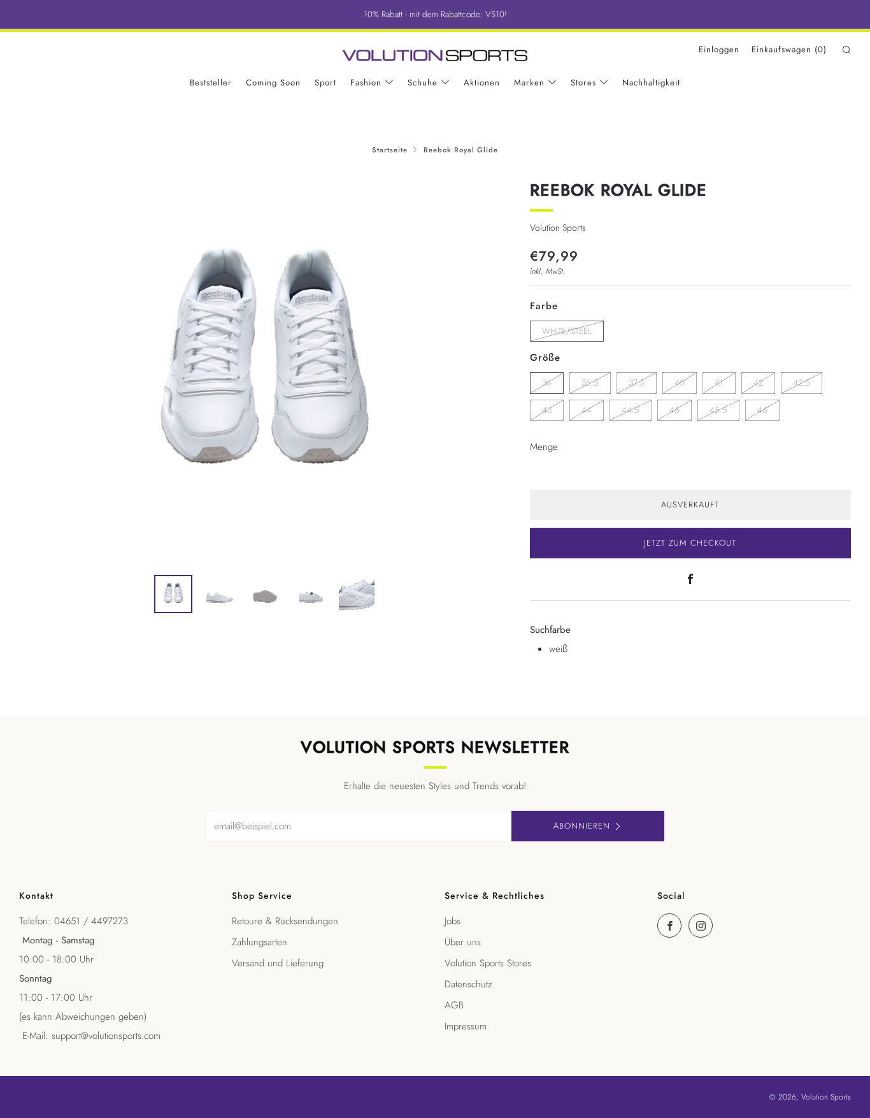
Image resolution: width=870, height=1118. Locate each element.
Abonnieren (581, 826)
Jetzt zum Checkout (690, 543)
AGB (454, 1005)
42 (758, 383)
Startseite (390, 150)
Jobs (452, 921)
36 (547, 383)
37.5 (637, 383)
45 (674, 410)
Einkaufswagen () (789, 49)
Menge (544, 447)
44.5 (630, 410)
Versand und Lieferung (278, 963)
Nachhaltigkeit (651, 82)
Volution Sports (558, 227)
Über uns (463, 942)
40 (679, 383)
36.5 (590, 383)
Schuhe (423, 82)
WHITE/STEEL (567, 331)
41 (719, 383)
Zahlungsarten (259, 942)
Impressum (466, 1026)
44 (586, 410)
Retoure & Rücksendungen (285, 921)
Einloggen (719, 49)
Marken (529, 82)
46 (762, 410)
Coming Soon (273, 82)
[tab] (173, 594)
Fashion (366, 82)
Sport (325, 82)
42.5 (801, 383)
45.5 (718, 410)
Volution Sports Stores (488, 963)
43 (547, 410)
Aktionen (482, 82)
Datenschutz (468, 984)
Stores (583, 82)
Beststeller (211, 82)
